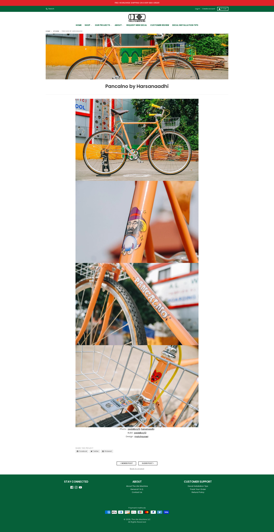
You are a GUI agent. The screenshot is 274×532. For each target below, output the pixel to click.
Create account (208, 9)
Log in (197, 9)
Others (56, 31)
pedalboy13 (134, 429)
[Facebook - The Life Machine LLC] (71, 487)
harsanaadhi (147, 429)
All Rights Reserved (137, 522)
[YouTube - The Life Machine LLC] (80, 487)
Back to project (137, 468)
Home (48, 31)
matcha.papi (141, 436)
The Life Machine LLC (140, 519)
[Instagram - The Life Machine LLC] (76, 487)
